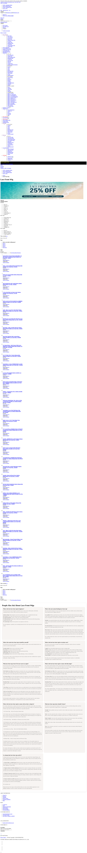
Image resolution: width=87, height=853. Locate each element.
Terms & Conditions (6, 799)
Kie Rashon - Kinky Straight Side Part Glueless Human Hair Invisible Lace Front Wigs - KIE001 (12, 328)
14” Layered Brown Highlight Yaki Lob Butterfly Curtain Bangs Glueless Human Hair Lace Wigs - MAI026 (13, 430)
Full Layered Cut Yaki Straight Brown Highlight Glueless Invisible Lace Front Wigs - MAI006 (12, 302)
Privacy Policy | (3, 837)
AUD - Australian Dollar (7, 5)
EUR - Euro (5, 8)
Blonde (6, 222)
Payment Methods (6, 809)
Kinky (6, 209)
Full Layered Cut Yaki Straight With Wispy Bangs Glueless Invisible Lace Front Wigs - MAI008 (11, 448)
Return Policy (5, 807)
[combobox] (5, 21)
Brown (6, 219)
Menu (1, 165)
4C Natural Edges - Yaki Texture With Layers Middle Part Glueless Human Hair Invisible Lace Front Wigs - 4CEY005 (12, 346)
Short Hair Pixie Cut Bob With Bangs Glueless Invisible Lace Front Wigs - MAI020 (12, 467)
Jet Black (6, 218)
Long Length (7, 234)
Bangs (6, 214)
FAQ (4, 805)
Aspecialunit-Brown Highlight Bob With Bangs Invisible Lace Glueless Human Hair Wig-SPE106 (13, 458)
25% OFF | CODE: (6, 164)
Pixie (5, 230)
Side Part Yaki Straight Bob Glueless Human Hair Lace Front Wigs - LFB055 (13, 485)
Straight (6, 205)
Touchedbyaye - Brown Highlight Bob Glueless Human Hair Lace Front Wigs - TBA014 (12, 557)
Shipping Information (7, 806)
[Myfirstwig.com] (12, 12)
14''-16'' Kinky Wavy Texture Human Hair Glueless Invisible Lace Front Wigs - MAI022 (12, 356)
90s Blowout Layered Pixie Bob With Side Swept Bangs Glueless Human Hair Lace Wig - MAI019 (12, 319)
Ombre (6, 225)
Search (1, 18)
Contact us (2, 2)
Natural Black (7, 217)
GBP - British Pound (7, 6)
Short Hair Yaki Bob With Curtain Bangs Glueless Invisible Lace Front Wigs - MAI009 (12, 337)
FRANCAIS (5, 10)
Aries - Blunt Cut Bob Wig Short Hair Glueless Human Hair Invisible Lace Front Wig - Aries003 (12, 531)
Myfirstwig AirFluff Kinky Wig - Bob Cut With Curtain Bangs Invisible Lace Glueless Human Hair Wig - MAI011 (12, 401)
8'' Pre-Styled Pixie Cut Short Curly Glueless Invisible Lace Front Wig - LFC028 (12, 293)
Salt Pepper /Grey (8, 224)
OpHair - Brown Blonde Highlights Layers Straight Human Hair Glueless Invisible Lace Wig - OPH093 (13, 494)
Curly (5, 207)
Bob (5, 204)
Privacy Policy (5, 798)
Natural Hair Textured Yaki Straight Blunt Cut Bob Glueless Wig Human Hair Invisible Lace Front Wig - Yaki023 (12, 257)
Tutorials (4, 797)
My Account (5, 25)
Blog (4, 800)
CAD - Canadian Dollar (7, 7)
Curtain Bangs (7, 213)
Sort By (1, 252)
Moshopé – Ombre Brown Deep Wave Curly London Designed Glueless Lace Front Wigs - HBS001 (12, 521)
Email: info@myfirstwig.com (8, 822)
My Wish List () (6, 26)
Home (4, 175)
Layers (6, 211)
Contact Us (5, 804)
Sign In (4, 27)
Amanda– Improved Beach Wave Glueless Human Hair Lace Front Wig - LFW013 (11, 476)
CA (9, 10)
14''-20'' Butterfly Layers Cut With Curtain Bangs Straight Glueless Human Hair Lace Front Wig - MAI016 (12, 575)
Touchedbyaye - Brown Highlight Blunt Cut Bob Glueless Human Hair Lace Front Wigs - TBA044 (13, 365)
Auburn (6, 223)
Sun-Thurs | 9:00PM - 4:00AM (8, 816)
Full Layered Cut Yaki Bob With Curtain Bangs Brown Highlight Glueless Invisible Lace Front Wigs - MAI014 (12, 382)
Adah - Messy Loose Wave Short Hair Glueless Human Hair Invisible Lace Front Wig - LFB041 (12, 310)
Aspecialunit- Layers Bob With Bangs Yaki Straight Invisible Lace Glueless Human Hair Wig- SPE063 (12, 411)
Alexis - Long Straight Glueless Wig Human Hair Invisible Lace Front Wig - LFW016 (12, 266)
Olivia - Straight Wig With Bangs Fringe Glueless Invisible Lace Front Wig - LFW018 (12, 512)
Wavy (6, 208)
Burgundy (6, 221)
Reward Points (5, 808)
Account (2, 166)
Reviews (4, 796)
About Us (5, 795)
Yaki (5, 210)
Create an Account (6, 30)
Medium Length (8, 232)
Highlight (6, 227)
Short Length (7, 231)
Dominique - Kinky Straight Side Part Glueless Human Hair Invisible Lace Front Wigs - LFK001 (13, 549)
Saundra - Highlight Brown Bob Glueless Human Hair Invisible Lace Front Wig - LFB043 (12, 439)
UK (1, 10)
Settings (1, 167)
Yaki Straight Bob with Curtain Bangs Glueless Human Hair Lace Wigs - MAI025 (12, 284)
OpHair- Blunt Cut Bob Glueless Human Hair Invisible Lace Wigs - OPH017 (12, 503)
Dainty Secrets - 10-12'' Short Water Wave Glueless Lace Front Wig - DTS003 (11, 421)
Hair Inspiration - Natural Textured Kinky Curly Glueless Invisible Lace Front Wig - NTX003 (12, 540)
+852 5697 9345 (17, 2)
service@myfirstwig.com (9, 2)
